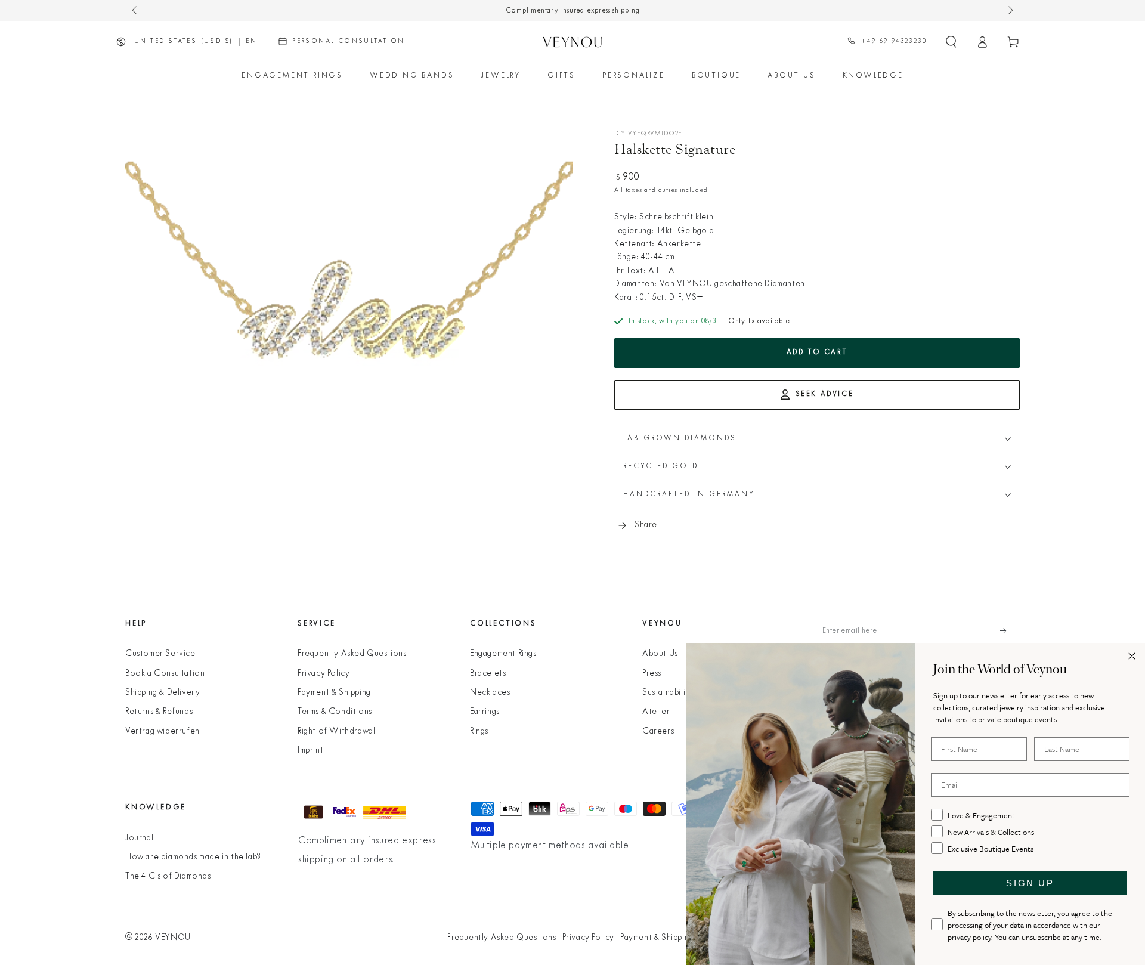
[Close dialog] (1132, 656)
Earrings (485, 712)
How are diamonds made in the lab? (193, 857)
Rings (479, 731)
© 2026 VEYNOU (158, 938)
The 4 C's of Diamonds (168, 876)
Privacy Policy (323, 674)
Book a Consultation (165, 674)
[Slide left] (135, 10)
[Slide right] (1009, 10)
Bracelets (488, 674)
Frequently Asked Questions (352, 654)
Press (651, 674)
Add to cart (817, 352)
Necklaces (490, 693)
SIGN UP (1030, 883)
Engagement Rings (503, 654)
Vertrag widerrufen (162, 731)
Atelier (656, 712)
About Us (660, 654)
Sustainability (667, 693)
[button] (951, 42)
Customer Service (160, 654)
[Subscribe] (1010, 631)
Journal (139, 838)
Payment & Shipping (334, 693)
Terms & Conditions (335, 712)
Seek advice (825, 394)
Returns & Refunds (159, 712)
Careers (658, 731)
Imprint (310, 750)
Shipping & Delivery (162, 693)
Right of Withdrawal (336, 731)
